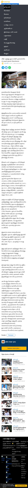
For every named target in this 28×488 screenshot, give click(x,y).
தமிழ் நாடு (7, 7)
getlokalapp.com (16, 463)
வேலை (9, 443)
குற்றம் (13, 453)
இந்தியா (18, 443)
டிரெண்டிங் (9, 446)
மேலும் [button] (6, 53)
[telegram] (3, 68)
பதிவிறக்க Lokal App (21, 485)
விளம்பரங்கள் (24, 448)
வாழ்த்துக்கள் (24, 446)
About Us (23, 463)
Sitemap (23, 477)
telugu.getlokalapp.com (17, 465)
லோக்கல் (9, 441)
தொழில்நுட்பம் (24, 441)
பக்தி (17, 441)
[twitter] (6, 68)
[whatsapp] (9, 68)
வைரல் (18, 448)
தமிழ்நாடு (5, 448)
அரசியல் (23, 443)
